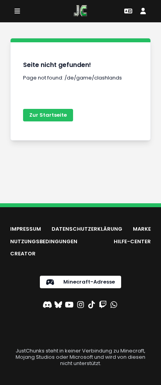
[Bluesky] (58, 305)
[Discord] (47, 305)
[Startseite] (80, 11)
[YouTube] (69, 305)
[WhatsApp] (113, 305)
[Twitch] (102, 305)
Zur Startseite (48, 115)
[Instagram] (80, 305)
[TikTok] (91, 305)
